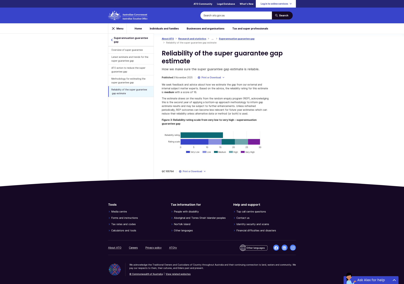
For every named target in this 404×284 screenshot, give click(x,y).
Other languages (183, 230)
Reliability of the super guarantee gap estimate (129, 91)
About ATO (168, 38)
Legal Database (226, 4)
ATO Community (203, 4)
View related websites (178, 274)
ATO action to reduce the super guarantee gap (128, 69)
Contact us (243, 217)
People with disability (186, 211)
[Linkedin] (285, 248)
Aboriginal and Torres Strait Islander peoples (200, 217)
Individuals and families (164, 28)
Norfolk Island (182, 224)
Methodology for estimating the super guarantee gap (128, 80)
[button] (211, 77)
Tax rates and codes (123, 224)
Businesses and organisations (205, 28)
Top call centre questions (251, 211)
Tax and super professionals (250, 28)
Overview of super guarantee (127, 50)
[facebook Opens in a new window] (276, 248)
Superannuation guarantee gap (237, 38)
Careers (133, 247)
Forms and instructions (124, 217)
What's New (246, 4)
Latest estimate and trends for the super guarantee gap (129, 59)
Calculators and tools (123, 230)
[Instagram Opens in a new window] (293, 248)
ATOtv (173, 247)
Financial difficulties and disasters (256, 230)
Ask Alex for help (371, 280)
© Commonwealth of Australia (146, 274)
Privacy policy (153, 247)
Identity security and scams (252, 224)
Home (138, 28)
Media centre (119, 211)
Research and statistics (192, 38)
